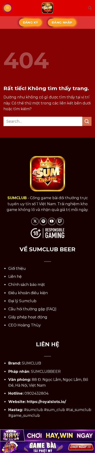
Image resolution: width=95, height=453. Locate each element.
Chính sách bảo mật (26, 284)
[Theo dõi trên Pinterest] (43, 221)
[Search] (90, 8)
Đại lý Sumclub (22, 301)
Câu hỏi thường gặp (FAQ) (32, 309)
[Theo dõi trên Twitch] (60, 221)
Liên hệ (15, 276)
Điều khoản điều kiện (28, 293)
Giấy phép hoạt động (27, 317)
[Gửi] (87, 121)
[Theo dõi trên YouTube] (52, 221)
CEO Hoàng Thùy (24, 325)
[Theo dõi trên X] (35, 221)
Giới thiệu (17, 268)
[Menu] (7, 8)
